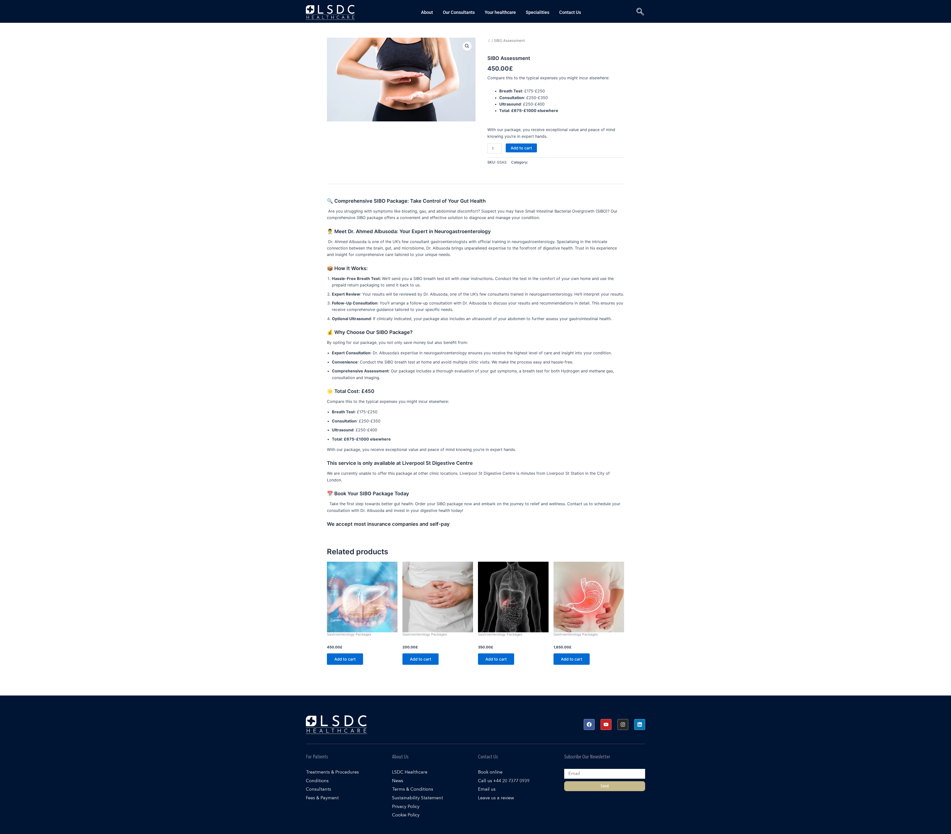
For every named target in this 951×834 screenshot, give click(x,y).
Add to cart (521, 147)
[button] (639, 12)
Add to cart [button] (345, 659)
